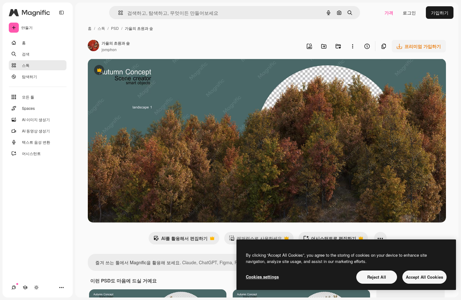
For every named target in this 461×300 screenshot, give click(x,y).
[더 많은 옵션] (352, 46)
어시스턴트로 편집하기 (329, 239)
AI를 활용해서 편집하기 (180, 239)
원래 (124, 70)
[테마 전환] (36, 287)
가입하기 (439, 12)
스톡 (101, 28)
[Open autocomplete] (118, 12)
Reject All (376, 277)
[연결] (14, 287)
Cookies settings (262, 277)
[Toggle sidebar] (61, 13)
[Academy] (25, 287)
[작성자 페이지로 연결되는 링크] (93, 46)
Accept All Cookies (424, 277)
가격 (388, 12)
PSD (115, 28)
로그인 (409, 12)
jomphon (109, 49)
